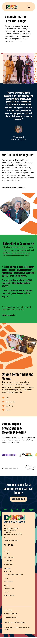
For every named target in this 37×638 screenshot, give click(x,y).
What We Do (8, 571)
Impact (6, 578)
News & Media (8, 581)
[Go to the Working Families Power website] (9, 455)
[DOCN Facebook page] (5, 545)
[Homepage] (14, 518)
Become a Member (18, 499)
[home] (11, 7)
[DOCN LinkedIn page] (12, 545)
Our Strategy (8, 560)
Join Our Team (8, 564)
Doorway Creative (20, 622)
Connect (6, 592)
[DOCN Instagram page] (9, 545)
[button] (29, 7)
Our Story (7, 553)
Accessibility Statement (11, 617)
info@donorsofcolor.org (11, 540)
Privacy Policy (8, 610)
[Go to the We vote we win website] (25, 455)
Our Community (8, 557)
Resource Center (9, 588)
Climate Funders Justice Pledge (13, 574)
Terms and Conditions (10, 613)
